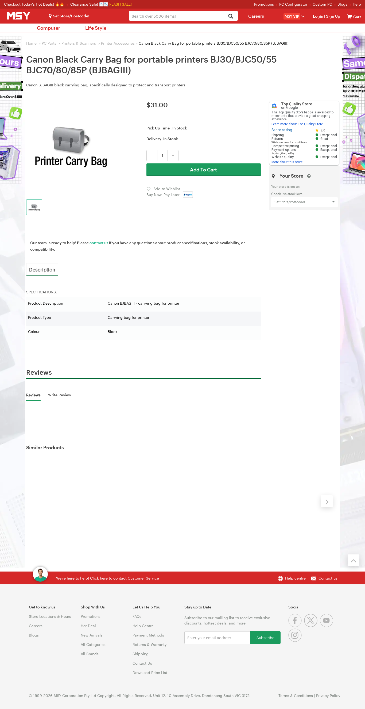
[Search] (231, 16)
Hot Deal (88, 625)
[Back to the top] (353, 560)
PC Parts (49, 43)
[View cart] (349, 16)
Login (318, 16)
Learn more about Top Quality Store (297, 124)
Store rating (281, 130)
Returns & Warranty (149, 644)
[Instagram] (295, 640)
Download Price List (150, 672)
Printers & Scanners (78, 43)
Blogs (342, 4)
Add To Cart (203, 170)
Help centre (295, 578)
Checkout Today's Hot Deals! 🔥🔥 (34, 4)
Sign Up (332, 16)
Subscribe (265, 637)
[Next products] (327, 501)
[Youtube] (327, 625)
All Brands (90, 653)
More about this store (286, 162)
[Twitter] (312, 625)
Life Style (95, 28)
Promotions (264, 4)
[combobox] (183, 16)
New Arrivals (92, 635)
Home (31, 43)
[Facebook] (296, 625)
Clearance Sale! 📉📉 (89, 4)
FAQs (137, 616)
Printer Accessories (118, 43)
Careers (256, 15)
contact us (99, 242)
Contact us (328, 578)
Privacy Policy (328, 695)
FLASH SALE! (120, 4)
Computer (48, 28)
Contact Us (142, 663)
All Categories (93, 644)
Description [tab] (42, 269)
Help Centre (143, 625)
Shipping (141, 653)
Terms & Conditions (295, 695)
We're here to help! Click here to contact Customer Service (107, 578)
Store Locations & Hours (50, 616)
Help (357, 4)
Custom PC (322, 4)
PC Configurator (293, 4)
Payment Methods (148, 635)
